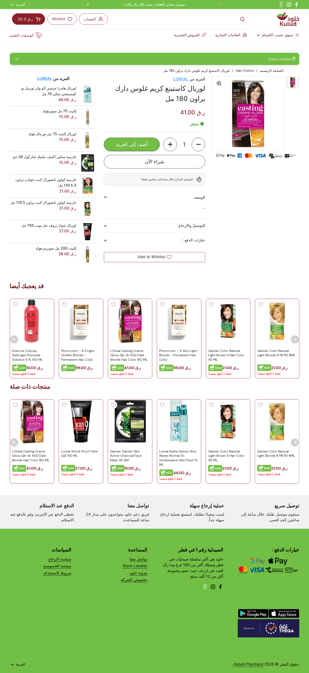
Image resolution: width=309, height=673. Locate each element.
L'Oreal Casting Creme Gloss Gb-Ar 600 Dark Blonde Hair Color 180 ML (128, 355)
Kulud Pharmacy (248, 664)
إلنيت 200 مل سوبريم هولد (56, 248)
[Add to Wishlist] (260, 304)
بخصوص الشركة (134, 579)
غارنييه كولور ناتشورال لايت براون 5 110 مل (43, 202)
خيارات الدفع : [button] (193, 240)
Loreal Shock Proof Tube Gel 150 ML (79, 453)
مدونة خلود (138, 573)
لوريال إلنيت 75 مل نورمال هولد (52, 134)
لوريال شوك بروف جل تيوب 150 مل (49, 225)
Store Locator (135, 566)
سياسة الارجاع (59, 559)
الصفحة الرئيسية (271, 71)
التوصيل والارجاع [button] (191, 225)
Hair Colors (245, 71)
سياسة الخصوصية (57, 566)
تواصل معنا (138, 559)
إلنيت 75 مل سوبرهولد (59, 111)
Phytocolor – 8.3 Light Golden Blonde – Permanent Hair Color (77, 355)
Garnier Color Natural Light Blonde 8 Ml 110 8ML (276, 353)
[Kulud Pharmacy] (288, 19)
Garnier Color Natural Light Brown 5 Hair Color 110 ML (226, 355)
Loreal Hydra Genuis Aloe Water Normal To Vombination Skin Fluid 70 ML (178, 458)
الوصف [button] (199, 197)
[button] (198, 144)
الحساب (90, 19)
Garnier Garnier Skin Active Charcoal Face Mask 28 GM (126, 455)
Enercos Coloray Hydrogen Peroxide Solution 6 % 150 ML (27, 355)
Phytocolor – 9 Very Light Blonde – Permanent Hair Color (178, 355)
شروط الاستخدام (57, 573)
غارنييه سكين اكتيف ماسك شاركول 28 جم (44, 156)
